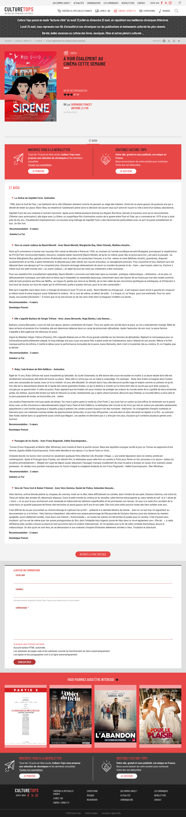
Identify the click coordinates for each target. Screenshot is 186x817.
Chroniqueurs (93, 2)
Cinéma (38, 41)
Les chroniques (111, 2)
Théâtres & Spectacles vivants (77, 10)
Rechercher (176, 11)
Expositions (149, 10)
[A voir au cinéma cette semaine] (26, 716)
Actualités (79, 2)
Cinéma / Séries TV (127, 10)
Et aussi (93, 140)
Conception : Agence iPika (111, 813)
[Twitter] (32, 795)
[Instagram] (36, 795)
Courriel (20, 589)
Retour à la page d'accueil (93, 554)
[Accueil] (19, 11)
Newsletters (128, 2)
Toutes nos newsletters (40, 165)
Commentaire (21, 607)
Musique (166, 10)
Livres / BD (105, 10)
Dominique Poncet (81, 104)
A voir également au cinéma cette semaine (65, 41)
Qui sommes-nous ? (61, 2)
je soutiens (126, 171)
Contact (141, 2)
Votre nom (20, 575)
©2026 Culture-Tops (73, 813)
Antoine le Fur (79, 108)
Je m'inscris (38, 171)
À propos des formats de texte (29, 644)
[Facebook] (28, 795)
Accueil (8, 41)
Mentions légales (91, 813)
